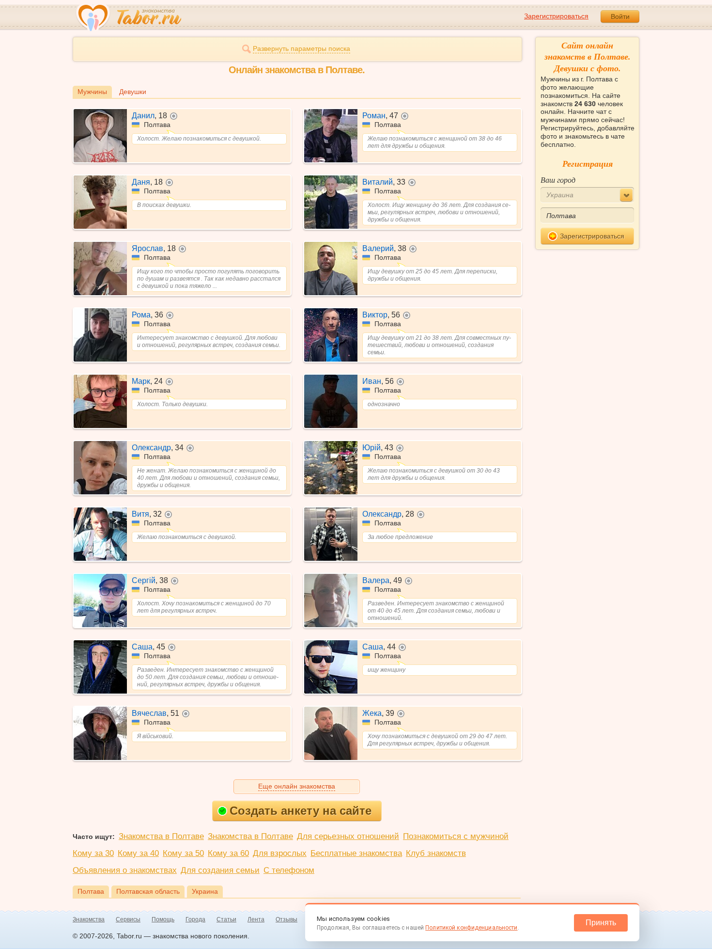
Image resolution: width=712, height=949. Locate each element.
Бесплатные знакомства (356, 853)
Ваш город (558, 179)
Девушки (132, 91)
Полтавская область (148, 891)
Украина (205, 891)
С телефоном (288, 870)
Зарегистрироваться (556, 16)
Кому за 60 (228, 853)
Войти (620, 16)
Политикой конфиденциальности (471, 927)
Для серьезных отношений (348, 836)
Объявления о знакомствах (125, 870)
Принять (601, 922)
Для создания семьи (220, 870)
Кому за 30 (93, 853)
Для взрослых (280, 853)
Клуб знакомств (436, 853)
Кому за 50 (183, 853)
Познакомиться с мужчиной (456, 836)
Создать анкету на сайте (300, 810)
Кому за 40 (138, 853)
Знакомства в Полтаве (161, 836)
